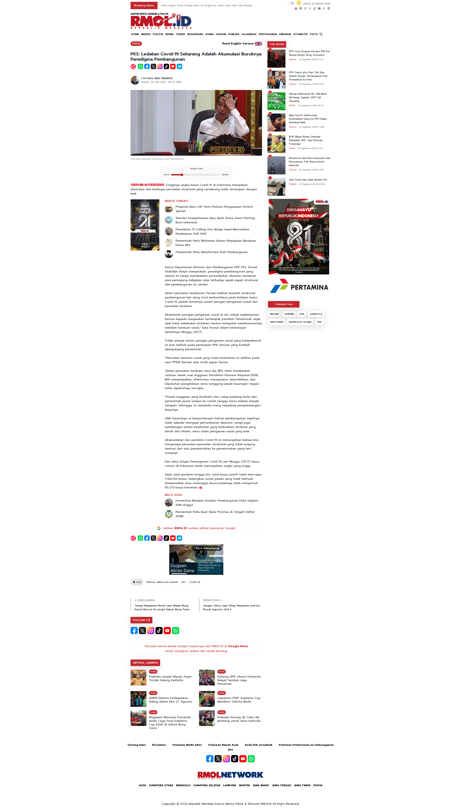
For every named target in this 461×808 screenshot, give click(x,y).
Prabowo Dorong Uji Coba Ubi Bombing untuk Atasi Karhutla (239, 719)
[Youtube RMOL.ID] (167, 630)
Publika (293, 184)
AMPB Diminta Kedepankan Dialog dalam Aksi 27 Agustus (170, 699)
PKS (183, 582)
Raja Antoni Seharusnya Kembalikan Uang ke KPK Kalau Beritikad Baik (308, 119)
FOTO (314, 34)
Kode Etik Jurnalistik (258, 745)
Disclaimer (159, 745)
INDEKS (146, 34)
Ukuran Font (196, 168)
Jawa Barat (261, 785)
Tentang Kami (136, 745)
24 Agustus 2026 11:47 (311, 84)
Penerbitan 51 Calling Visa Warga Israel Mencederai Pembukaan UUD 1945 (212, 231)
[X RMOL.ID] (142, 630)
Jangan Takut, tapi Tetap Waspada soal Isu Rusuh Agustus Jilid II (231, 607)
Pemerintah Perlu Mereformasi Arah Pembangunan (212, 252)
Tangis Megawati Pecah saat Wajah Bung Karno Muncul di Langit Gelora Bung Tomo (162, 607)
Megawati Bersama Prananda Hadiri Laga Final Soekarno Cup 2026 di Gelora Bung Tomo (170, 723)
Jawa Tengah (281, 785)
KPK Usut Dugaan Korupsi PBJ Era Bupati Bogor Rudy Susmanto (309, 53)
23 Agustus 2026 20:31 (310, 105)
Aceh (142, 785)
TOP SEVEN (277, 44)
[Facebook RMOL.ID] (134, 630)
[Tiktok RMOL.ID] (159, 630)
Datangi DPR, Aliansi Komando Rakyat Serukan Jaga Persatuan (239, 680)
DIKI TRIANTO (164, 78)
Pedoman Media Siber (187, 745)
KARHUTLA (316, 314)
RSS (230, 750)
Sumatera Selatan (206, 785)
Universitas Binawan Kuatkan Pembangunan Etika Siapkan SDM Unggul (217, 502)
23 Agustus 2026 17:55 (311, 169)
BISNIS (169, 34)
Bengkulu (183, 785)
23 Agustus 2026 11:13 (311, 59)
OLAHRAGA (249, 34)
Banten (244, 785)
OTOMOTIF (300, 34)
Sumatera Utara (161, 785)
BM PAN (274, 314)
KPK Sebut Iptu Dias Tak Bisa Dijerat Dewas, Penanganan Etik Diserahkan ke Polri (308, 76)
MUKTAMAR (276, 322)
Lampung (229, 785)
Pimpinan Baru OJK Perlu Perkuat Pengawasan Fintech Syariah (214, 209)
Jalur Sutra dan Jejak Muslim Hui (308, 180)
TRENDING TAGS (284, 304)
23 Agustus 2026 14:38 (311, 126)
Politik (136, 43)
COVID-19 (194, 582)
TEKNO (180, 34)
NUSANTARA (195, 34)
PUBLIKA (234, 34)
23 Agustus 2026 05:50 (312, 184)
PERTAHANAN (268, 34)
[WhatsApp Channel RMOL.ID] (175, 630)
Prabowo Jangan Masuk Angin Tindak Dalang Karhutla (170, 678)
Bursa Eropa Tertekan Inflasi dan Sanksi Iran (188, 5)
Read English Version (238, 43)
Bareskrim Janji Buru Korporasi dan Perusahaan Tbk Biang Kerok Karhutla (309, 161)
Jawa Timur (302, 785)
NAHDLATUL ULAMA (300, 322)
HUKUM (221, 34)
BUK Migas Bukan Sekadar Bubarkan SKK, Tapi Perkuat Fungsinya (306, 140)
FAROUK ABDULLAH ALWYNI (162, 582)
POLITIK (158, 34)
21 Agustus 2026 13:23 (310, 148)
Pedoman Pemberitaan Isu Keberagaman (306, 745)
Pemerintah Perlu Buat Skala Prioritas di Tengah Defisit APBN (215, 514)
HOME (135, 34)
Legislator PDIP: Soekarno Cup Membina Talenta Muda (238, 699)
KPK (302, 314)
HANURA (289, 314)
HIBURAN (285, 34)
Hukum (292, 59)
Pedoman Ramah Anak (223, 745)
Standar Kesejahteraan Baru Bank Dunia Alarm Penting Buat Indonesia (215, 220)
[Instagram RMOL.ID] (150, 630)
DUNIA (209, 34)
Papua (318, 785)
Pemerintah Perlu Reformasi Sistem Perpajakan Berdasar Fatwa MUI (216, 243)
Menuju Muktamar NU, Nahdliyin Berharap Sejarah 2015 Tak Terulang (308, 97)
